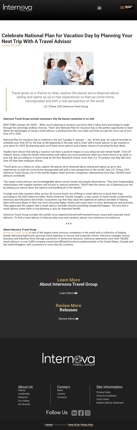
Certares (49, 425)
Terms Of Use (74, 425)
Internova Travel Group (15, 232)
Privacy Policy (87, 425)
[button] (99, 7)
